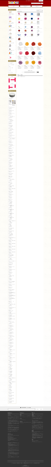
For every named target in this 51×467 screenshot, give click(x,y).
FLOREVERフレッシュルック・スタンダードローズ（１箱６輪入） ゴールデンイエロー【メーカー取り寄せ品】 (33, 66)
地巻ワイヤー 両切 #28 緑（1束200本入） (12, 252)
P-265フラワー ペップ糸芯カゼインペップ (11, 165)
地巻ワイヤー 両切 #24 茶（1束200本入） (12, 188)
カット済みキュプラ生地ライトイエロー (12, 395)
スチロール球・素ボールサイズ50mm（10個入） (12, 255)
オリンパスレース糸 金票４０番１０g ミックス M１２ (12, 281)
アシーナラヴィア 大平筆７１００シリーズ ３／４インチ (12, 116)
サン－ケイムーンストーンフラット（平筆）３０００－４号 (11, 159)
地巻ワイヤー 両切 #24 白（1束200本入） (12, 240)
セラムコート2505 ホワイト (10, 103)
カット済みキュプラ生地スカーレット (12, 231)
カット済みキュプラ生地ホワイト (12, 392)
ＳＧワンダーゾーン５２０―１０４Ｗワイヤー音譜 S (11, 126)
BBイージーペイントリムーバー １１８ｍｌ (12, 284)
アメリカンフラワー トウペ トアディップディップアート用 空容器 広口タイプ (12, 138)
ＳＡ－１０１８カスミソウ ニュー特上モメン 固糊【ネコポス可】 (12, 307)
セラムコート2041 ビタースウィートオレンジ (12, 269)
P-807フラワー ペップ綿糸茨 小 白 (11, 278)
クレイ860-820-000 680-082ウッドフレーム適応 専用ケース (12, 361)
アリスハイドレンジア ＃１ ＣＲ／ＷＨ (11, 173)
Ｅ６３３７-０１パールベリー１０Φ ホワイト (12, 107)
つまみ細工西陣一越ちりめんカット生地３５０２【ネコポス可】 (12, 210)
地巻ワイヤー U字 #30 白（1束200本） (12, 155)
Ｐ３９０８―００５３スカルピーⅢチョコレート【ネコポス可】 (12, 336)
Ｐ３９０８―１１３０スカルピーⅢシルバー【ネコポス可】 (12, 342)
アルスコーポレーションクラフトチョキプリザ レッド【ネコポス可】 (12, 238)
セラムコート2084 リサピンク (11, 162)
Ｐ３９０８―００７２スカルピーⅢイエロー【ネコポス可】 (12, 325)
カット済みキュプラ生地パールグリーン (12, 398)
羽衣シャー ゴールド (11, 310)
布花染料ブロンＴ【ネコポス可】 (11, 225)
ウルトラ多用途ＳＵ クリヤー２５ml (11, 234)
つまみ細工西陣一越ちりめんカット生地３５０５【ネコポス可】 (12, 218)
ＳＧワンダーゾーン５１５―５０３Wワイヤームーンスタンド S (12, 129)
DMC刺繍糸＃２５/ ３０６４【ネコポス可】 (12, 318)
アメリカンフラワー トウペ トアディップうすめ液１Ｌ (12, 258)
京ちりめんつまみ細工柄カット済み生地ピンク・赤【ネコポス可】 (12, 379)
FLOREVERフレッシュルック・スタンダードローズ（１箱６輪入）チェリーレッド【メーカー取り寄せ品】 (33, 48)
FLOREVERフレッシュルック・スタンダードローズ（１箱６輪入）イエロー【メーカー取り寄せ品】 (27, 48)
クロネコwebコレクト (22, 419)
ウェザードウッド (11, 199)
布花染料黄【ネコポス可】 (11, 386)
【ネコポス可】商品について (16, 448)
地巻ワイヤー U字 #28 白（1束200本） (12, 152)
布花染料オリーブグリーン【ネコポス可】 (11, 368)
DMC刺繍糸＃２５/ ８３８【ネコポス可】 (12, 315)
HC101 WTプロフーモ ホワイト (11, 141)
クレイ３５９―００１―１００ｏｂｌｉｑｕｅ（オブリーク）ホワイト (12, 322)
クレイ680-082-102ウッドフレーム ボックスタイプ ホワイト (12, 350)
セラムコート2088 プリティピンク (11, 194)
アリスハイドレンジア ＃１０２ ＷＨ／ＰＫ (11, 132)
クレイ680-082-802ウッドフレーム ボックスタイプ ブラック (12, 354)
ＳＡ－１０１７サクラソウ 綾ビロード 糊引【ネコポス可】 (12, 304)
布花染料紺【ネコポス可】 (11, 389)
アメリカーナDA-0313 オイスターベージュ (11, 365)
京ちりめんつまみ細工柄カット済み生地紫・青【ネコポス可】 (12, 222)
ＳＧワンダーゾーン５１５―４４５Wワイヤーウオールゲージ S (12, 145)
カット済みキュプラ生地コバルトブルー (12, 228)
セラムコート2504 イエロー (11, 196)
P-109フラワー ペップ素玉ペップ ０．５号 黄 (12, 275)
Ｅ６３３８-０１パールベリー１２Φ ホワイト (12, 135)
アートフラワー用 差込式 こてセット (12, 261)
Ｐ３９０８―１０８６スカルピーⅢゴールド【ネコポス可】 (12, 339)
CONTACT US (37, 6)
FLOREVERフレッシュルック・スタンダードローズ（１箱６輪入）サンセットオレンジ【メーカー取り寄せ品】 (39, 48)
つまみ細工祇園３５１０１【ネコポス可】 (11, 371)
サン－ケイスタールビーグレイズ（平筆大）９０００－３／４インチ (12, 120)
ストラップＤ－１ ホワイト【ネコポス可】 (11, 183)
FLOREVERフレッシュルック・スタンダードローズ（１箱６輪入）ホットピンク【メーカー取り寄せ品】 (27, 57)
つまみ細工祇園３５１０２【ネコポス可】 (11, 202)
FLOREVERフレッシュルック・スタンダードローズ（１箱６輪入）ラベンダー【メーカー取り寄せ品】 (20, 66)
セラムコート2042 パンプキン (11, 272)
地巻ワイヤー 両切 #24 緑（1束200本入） (12, 243)
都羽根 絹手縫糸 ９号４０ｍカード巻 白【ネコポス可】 (12, 292)
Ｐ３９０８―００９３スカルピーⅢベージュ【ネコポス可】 (12, 329)
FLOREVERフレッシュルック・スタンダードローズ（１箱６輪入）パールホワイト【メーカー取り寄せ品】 (20, 48)
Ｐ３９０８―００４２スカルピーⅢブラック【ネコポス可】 (12, 332)
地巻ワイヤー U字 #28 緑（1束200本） (12, 186)
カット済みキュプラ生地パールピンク (12, 401)
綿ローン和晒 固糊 (11, 191)
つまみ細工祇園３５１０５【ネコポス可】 (11, 375)
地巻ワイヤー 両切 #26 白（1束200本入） (12, 246)
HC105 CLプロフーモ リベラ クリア (12, 113)
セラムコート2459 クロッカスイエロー (12, 110)
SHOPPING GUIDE (25, 6)
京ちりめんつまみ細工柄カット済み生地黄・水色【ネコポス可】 (12, 383)
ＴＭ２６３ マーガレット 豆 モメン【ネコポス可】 (12, 168)
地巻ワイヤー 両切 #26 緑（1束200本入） (12, 249)
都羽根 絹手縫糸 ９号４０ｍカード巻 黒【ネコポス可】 (12, 295)
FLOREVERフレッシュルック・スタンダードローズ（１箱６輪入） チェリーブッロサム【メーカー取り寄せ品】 (39, 66)
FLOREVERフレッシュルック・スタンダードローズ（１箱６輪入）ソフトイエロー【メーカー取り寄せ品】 (27, 66)
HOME (13, 6)
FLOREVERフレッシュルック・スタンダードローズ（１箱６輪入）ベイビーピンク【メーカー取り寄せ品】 (20, 57)
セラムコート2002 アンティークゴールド (12, 266)
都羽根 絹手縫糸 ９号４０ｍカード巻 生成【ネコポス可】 (12, 298)
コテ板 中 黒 (12, 301)
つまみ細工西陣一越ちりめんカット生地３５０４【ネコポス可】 (12, 214)
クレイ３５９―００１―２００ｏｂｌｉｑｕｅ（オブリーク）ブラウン (12, 179)
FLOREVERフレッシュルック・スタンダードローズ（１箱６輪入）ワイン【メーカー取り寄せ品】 (33, 57)
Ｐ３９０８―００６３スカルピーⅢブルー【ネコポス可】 (11, 346)
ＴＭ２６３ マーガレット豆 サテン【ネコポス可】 (12, 289)
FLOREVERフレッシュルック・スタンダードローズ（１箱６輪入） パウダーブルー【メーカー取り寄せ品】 (39, 57)
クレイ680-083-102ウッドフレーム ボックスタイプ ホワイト (12, 357)
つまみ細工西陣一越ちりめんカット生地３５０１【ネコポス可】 (12, 206)
